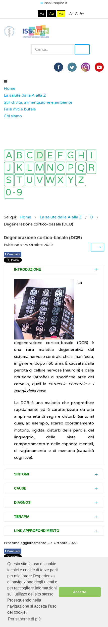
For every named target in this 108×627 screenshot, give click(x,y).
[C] (29, 155)
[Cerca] (6, 123)
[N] (50, 168)
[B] (19, 155)
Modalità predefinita (25, 13)
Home (9, 88)
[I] (91, 155)
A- (71, 13)
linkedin (86, 67)
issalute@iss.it (56, 3)
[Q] (81, 168)
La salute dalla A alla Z (25, 95)
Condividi (12, 254)
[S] (9, 180)
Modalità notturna (32, 13)
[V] (40, 180)
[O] (60, 168)
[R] (91, 168)
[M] (40, 168)
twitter (72, 67)
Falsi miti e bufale (20, 109)
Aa (42, 13)
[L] (29, 168)
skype (99, 67)
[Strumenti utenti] (97, 247)
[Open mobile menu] (5, 81)
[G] (71, 155)
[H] (81, 155)
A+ (82, 13)
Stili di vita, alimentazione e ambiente (38, 102)
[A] (9, 155)
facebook (58, 67)
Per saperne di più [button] (24, 619)
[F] (60, 155)
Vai (82, 49)
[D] (40, 155)
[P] (71, 168)
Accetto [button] (79, 592)
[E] (50, 155)
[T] (19, 180)
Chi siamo (13, 116)
